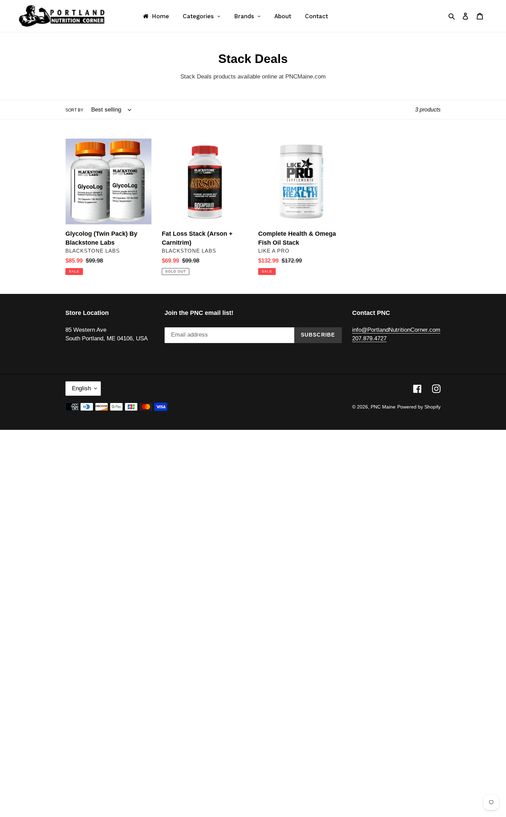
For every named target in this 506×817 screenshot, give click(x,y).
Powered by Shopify (419, 407)
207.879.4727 (369, 338)
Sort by (74, 110)
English (81, 388)
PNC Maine (383, 407)
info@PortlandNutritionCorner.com (396, 330)
